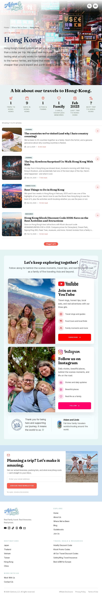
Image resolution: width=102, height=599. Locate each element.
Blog (55, 525)
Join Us (56, 534)
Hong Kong (8, 562)
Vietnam (7, 553)
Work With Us (9, 578)
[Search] (89, 6)
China (6, 566)
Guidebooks (58, 529)
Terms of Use (93, 592)
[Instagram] (9, 528)
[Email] (24, 527)
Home (6, 27)
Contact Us (8, 582)
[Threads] (17, 528)
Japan (6, 545)
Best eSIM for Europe (62, 562)
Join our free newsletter (22, 486)
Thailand (7, 549)
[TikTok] (13, 528)
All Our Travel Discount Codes (65, 553)
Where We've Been (19, 27)
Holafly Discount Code (62, 545)
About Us (57, 517)
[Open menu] (95, 6)
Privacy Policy (80, 592)
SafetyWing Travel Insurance (65, 558)
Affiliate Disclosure (66, 592)
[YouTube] (5, 528)
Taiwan (7, 558)
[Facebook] (20, 528)
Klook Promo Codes (61, 549)
